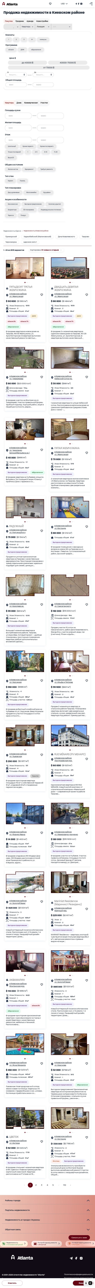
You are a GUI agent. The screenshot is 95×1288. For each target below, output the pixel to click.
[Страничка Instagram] (81, 4)
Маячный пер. (60, 911)
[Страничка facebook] (76, 1259)
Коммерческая (31, 103)
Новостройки (42, 21)
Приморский (11, 237)
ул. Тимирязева (16, 379)
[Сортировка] (61, 250)
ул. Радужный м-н (17, 532)
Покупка (9, 21)
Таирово (85, 237)
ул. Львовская (15, 756)
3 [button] (41, 1185)
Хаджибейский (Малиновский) (37, 237)
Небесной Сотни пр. (63, 379)
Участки (44, 103)
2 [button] (36, 1185)
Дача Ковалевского (66, 237)
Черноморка (11, 242)
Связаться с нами (79, 1238)
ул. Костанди (60, 528)
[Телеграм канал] (76, 4)
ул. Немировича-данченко (66, 834)
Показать (83, 1283)
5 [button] (53, 1185)
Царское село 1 (30, 242)
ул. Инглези (14, 1143)
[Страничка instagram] (81, 1259)
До (35, 72)
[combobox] (10, 27)
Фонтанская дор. (17, 986)
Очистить (12, 1283)
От (8, 72)
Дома (19, 103)
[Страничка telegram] (71, 1259)
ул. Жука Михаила (17, 1065)
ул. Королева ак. (16, 606)
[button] (8, 39)
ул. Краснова (60, 1065)
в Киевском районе (18, 294)
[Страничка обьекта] (7, 296)
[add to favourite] (50, 3)
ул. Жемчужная (16, 296)
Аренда (30, 21)
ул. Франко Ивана (17, 834)
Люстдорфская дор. (63, 761)
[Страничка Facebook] (78, 4)
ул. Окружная (15, 682)
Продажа (19, 21)
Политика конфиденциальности (78, 1274)
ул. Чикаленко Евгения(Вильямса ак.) (19, 451)
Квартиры (9, 103)
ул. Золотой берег (17, 903)
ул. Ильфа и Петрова (63, 682)
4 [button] (47, 1185)
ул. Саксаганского (62, 606)
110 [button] (64, 1185)
